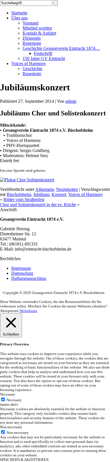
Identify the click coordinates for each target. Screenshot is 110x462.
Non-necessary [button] (11, 427)
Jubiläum (41, 194)
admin (70, 101)
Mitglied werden (37, 28)
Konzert (59, 194)
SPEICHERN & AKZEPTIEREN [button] (24, 459)
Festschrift (43, 53)
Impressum (21, 268)
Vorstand (30, 23)
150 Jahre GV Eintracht (44, 58)
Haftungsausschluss (28, 278)
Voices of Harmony (28, 63)
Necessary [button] (7, 394)
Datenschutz (22, 273)
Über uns (19, 17)
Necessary (14, 400)
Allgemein (44, 189)
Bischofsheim (19, 194)
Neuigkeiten (67, 189)
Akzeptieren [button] (9, 311)
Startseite (19, 12)
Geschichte (32, 68)
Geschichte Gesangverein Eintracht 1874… (61, 48)
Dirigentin (32, 38)
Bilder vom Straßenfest (23, 199)
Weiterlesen (28, 311)
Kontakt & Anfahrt (39, 33)
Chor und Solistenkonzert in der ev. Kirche (38, 204)
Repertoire (32, 43)
